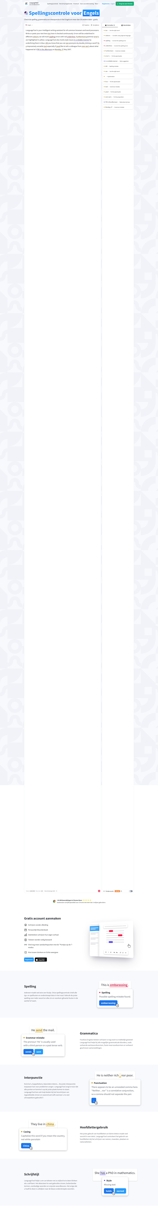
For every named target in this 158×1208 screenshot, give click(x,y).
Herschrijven (127, 25)
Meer (96, 4)
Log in (113, 4)
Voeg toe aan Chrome (125, 4)
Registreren (106, 4)
